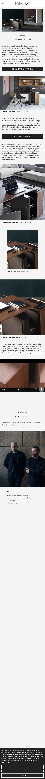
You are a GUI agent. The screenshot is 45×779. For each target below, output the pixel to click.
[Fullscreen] (36, 389)
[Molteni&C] (22, 3)
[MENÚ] (3, 3)
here (29, 758)
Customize (22, 775)
